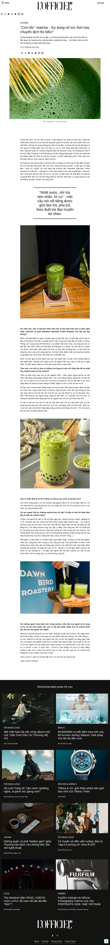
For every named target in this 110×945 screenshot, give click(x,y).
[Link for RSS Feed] (57, 936)
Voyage (24, 23)
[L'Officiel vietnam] (55, 6)
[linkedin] (12, 14)
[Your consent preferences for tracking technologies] (106, 941)
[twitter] (15, 14)
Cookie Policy (70, 941)
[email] (1, 14)
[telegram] (22, 14)
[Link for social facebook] (53, 936)
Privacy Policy (56, 941)
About (36, 941)
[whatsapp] (19, 14)
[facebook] (5, 14)
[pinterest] (8, 14)
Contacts (45, 941)
